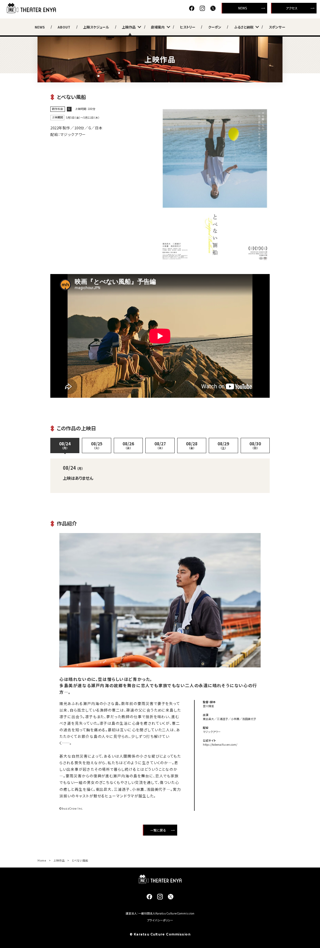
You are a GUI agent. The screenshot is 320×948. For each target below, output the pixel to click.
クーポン (214, 26)
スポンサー (277, 26)
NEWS (242, 8)
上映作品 (129, 26)
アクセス (292, 8)
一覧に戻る (158, 830)
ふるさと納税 (243, 26)
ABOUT (64, 26)
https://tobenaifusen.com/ (220, 745)
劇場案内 (158, 26)
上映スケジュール (96, 26)
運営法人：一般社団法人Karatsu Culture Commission (160, 913)
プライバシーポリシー (160, 920)
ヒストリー (187, 26)
